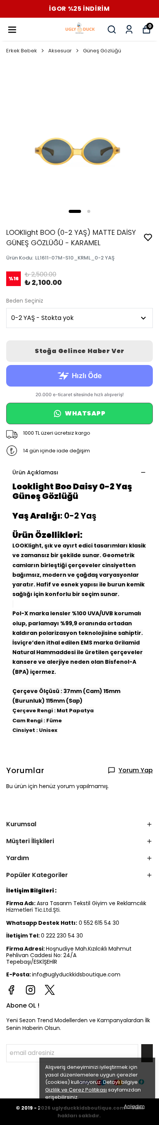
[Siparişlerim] (129, 29)
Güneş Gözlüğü (102, 50)
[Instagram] (30, 990)
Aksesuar (60, 50)
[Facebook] (11, 990)
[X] (50, 990)
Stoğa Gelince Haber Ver (79, 351)
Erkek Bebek (21, 50)
